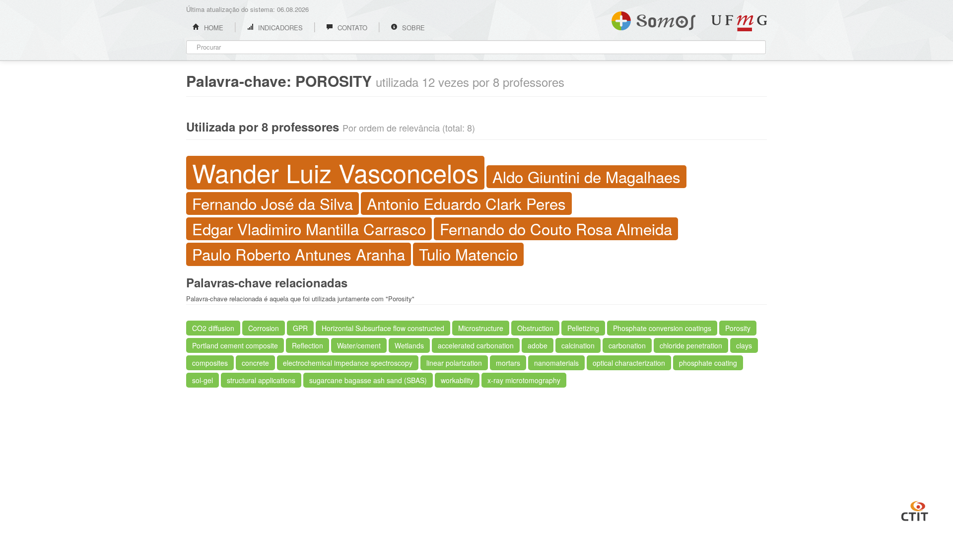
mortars (508, 363)
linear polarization (454, 363)
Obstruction (535, 328)
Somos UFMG (653, 19)
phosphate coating (708, 363)
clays (744, 345)
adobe (537, 345)
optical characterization (629, 363)
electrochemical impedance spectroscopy (347, 363)
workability (457, 380)
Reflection (307, 345)
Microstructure (480, 328)
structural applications (261, 380)
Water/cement (359, 345)
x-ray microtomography (523, 380)
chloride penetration (691, 345)
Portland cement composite (235, 345)
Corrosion (263, 328)
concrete (255, 363)
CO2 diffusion (213, 328)
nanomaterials (556, 363)
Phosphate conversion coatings (662, 328)
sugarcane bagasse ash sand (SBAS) (368, 380)
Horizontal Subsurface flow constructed (383, 328)
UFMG (739, 23)
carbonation (627, 345)
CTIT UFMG (914, 509)
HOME (212, 27)
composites (210, 363)
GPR (300, 328)
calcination (578, 345)
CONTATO (351, 27)
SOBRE (412, 27)
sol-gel (202, 380)
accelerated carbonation (476, 345)
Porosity (737, 328)
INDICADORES (279, 27)
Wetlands (409, 345)
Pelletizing (583, 328)
